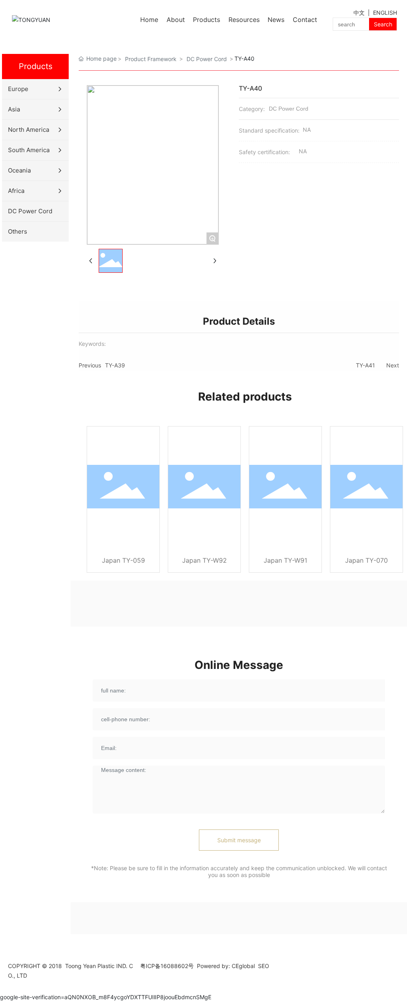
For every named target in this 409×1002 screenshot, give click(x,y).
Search (383, 24)
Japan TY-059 (123, 560)
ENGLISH (385, 12)
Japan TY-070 (366, 560)
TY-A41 (365, 365)
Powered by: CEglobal (225, 965)
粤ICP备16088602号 (167, 965)
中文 (359, 12)
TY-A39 (115, 365)
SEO (263, 965)
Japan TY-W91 (285, 560)
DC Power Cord (207, 59)
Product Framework (151, 59)
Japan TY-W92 (204, 560)
